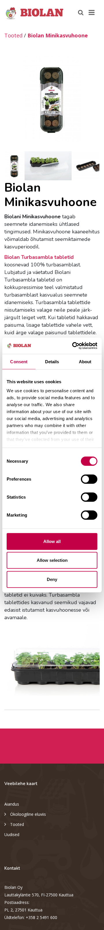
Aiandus (11, 804)
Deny (52, 579)
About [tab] (85, 361)
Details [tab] (52, 361)
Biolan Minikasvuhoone (57, 35)
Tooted (13, 35)
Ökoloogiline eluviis (28, 814)
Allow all (52, 541)
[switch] (89, 479)
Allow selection (52, 560)
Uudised (11, 834)
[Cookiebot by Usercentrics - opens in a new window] (73, 346)
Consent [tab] (18, 361)
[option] (52, 98)
